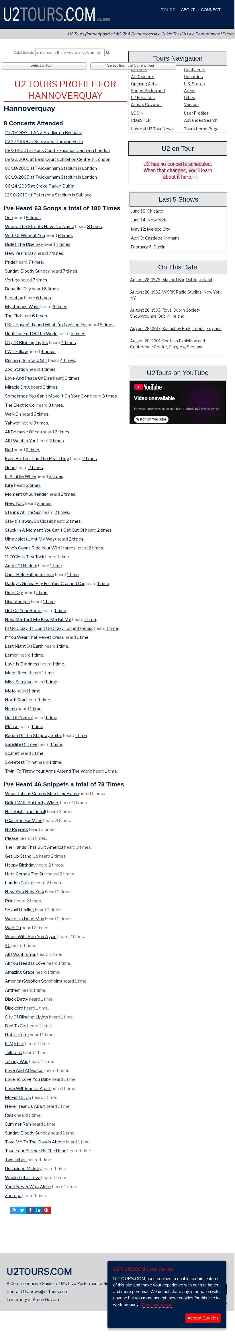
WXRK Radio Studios (182, 292)
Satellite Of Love (21, 744)
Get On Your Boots (23, 610)
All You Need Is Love (25, 963)
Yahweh (13, 423)
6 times (51, 289)
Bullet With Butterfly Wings (32, 802)
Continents (194, 69)
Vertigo (12, 280)
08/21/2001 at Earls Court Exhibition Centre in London (57, 150)
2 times (62, 432)
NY (133, 298)
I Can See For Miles (23, 820)
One (9, 217)
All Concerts (142, 76)
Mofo (10, 691)
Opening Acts (144, 83)
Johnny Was (16, 1061)
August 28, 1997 (145, 328)
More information (156, 1304)
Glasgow (177, 347)
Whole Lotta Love (22, 1177)
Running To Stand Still (26, 360)
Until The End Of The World (31, 333)
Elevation (14, 297)
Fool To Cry (15, 1026)
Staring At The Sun (23, 512)
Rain (9, 901)
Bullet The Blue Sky (24, 244)
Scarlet (12, 753)
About (187, 10)
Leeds (198, 328)
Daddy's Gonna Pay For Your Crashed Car (45, 583)
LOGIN (137, 113)
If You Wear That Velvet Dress (34, 637)
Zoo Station (16, 369)
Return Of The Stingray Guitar (33, 735)
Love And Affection (24, 1070)
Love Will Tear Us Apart (28, 1088)
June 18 (138, 211)
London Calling (19, 882)
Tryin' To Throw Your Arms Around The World (48, 771)
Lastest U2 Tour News (152, 128)
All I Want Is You (20, 440)
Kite (9, 485)
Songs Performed (148, 90)
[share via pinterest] (46, 1210)
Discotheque (17, 601)
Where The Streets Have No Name (39, 226)
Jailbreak (13, 1052)
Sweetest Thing (21, 762)
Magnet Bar (173, 279)
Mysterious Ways (22, 306)
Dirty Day (14, 592)
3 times (72, 378)
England (214, 328)
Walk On (13, 414)
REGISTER (141, 120)
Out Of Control (19, 717)
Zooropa (13, 1195)
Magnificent (17, 673)
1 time (63, 557)
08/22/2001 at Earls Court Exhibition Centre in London (57, 159)
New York (212, 292)
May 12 (138, 229)
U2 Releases (143, 97)
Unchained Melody (23, 1168)
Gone (10, 467)
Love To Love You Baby (28, 1079)
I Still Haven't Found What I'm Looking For (46, 324)
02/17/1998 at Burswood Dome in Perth (44, 141)
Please (12, 726)
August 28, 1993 (145, 310)
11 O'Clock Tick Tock (24, 557)
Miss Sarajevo (19, 681)
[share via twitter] (22, 1210)
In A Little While (20, 476)
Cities (189, 97)
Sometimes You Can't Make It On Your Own (47, 396)
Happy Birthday (20, 865)
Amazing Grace (20, 972)
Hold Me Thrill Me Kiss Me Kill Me (38, 619)
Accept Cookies (203, 1318)
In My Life (14, 1043)
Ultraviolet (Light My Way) (30, 539)
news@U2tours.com (49, 1291)
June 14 (138, 220)
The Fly (12, 316)
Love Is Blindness (22, 664)
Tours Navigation (178, 58)
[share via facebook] (30, 1210)
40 (8, 945)
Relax (10, 1115)
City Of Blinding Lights (26, 342)
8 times (33, 217)
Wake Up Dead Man (24, 918)
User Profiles (196, 113)
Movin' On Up (18, 1097)
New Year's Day (20, 253)
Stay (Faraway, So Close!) (29, 521)
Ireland (205, 279)
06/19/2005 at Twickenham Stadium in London (51, 177)
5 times (107, 324)
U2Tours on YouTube (178, 373)
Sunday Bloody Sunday (27, 271)
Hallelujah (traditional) (25, 811)
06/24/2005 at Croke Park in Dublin (40, 186)
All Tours (139, 69)
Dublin (191, 279)
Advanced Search (201, 120)
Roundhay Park (176, 328)
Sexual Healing (19, 909)
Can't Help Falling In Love (29, 574)
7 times (63, 244)
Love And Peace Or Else (28, 378)
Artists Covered (146, 104)
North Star (15, 700)
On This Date (177, 267)
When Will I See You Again (30, 936)
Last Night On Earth (24, 646)
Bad (9, 449)
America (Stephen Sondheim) (33, 981)
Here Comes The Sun (26, 874)
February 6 (141, 247)
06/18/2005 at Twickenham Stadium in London (51, 168)
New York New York (24, 891)
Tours (167, 10)
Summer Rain (18, 1124)
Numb (11, 708)
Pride (10, 262)
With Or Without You (25, 235)
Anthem (13, 990)
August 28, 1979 (145, 279)
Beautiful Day (18, 289)
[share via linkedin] (38, 1210)
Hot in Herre (17, 1034)
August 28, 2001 (145, 341)
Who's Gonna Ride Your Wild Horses (40, 548)
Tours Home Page (201, 128)
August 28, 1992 (145, 292)
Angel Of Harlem (21, 565)
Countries (193, 76)
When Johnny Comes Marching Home (42, 793)
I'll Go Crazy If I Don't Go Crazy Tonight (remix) (49, 628)
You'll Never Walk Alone (28, 1186)
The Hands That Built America (34, 847)
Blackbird (14, 1008)
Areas (189, 90)
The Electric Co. (20, 405)
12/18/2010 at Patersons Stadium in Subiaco (48, 195)
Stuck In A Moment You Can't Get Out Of (44, 530)
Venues (191, 104)
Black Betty (16, 999)
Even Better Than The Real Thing (37, 458)
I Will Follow (16, 351)
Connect (210, 10)
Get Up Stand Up (21, 856)
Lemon (12, 655)
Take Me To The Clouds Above (35, 1142)
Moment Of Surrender (26, 494)
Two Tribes (16, 1159)
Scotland (195, 347)
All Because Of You (23, 432)
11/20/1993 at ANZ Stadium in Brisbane (43, 132)
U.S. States (194, 83)
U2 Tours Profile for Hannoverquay (65, 90)
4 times (68, 342)
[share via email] (14, 1210)
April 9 (137, 238)
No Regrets (16, 829)
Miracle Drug (17, 387)
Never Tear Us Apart (25, 1106)
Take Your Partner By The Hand (35, 1150)
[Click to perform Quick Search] (107, 53)
